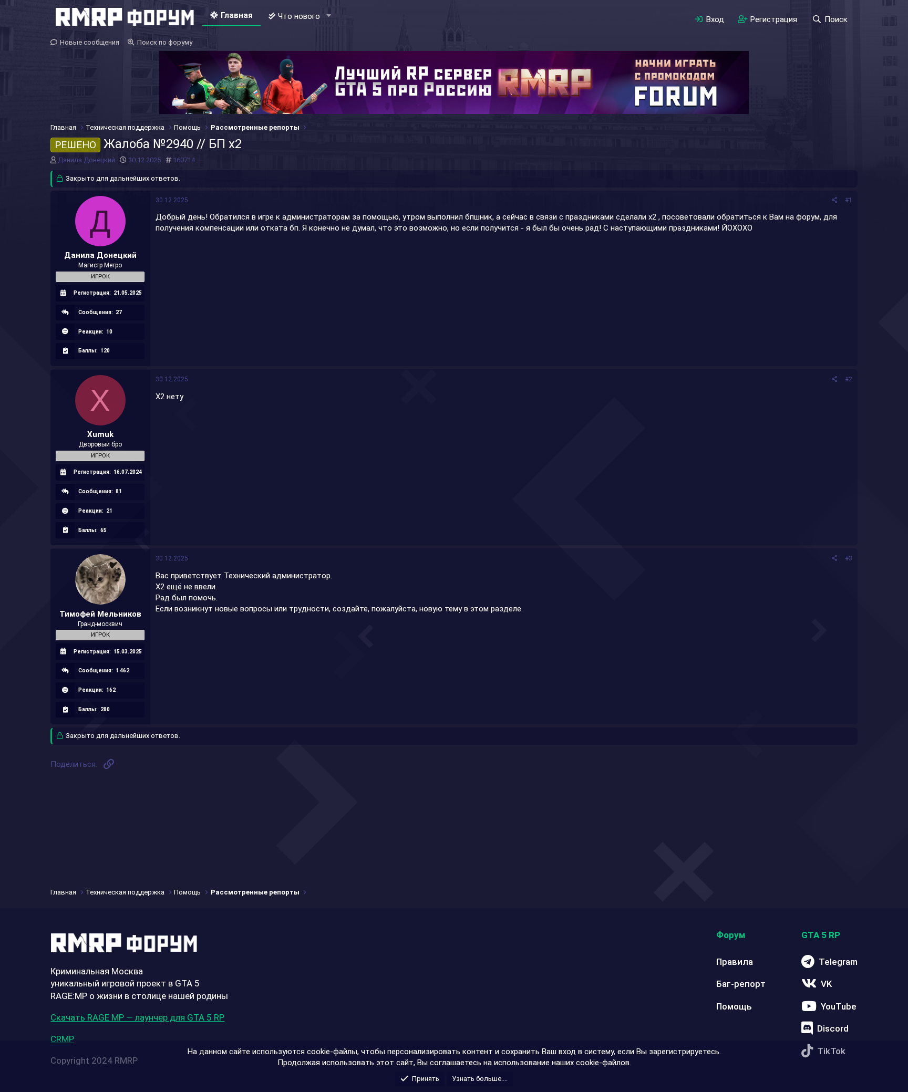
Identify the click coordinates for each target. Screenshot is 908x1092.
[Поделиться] (834, 200)
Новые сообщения (89, 42)
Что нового (299, 16)
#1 (848, 200)
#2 (848, 379)
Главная (237, 15)
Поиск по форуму (164, 42)
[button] (328, 16)
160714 (184, 160)
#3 (848, 558)
